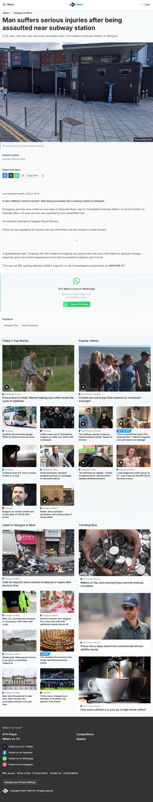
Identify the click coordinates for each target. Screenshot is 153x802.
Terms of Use (23, 773)
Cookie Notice (71, 773)
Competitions (85, 734)
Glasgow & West (23, 13)
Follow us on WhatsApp (21, 758)
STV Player (9, 734)
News (6, 13)
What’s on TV (11, 738)
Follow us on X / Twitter (21, 746)
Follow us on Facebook (21, 752)
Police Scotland (30, 325)
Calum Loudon (10, 155)
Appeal (81, 738)
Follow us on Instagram (21, 764)
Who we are (8, 773)
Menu (10, 4)
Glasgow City (11, 325)
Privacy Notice (40, 773)
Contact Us (55, 773)
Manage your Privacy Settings (20, 782)
